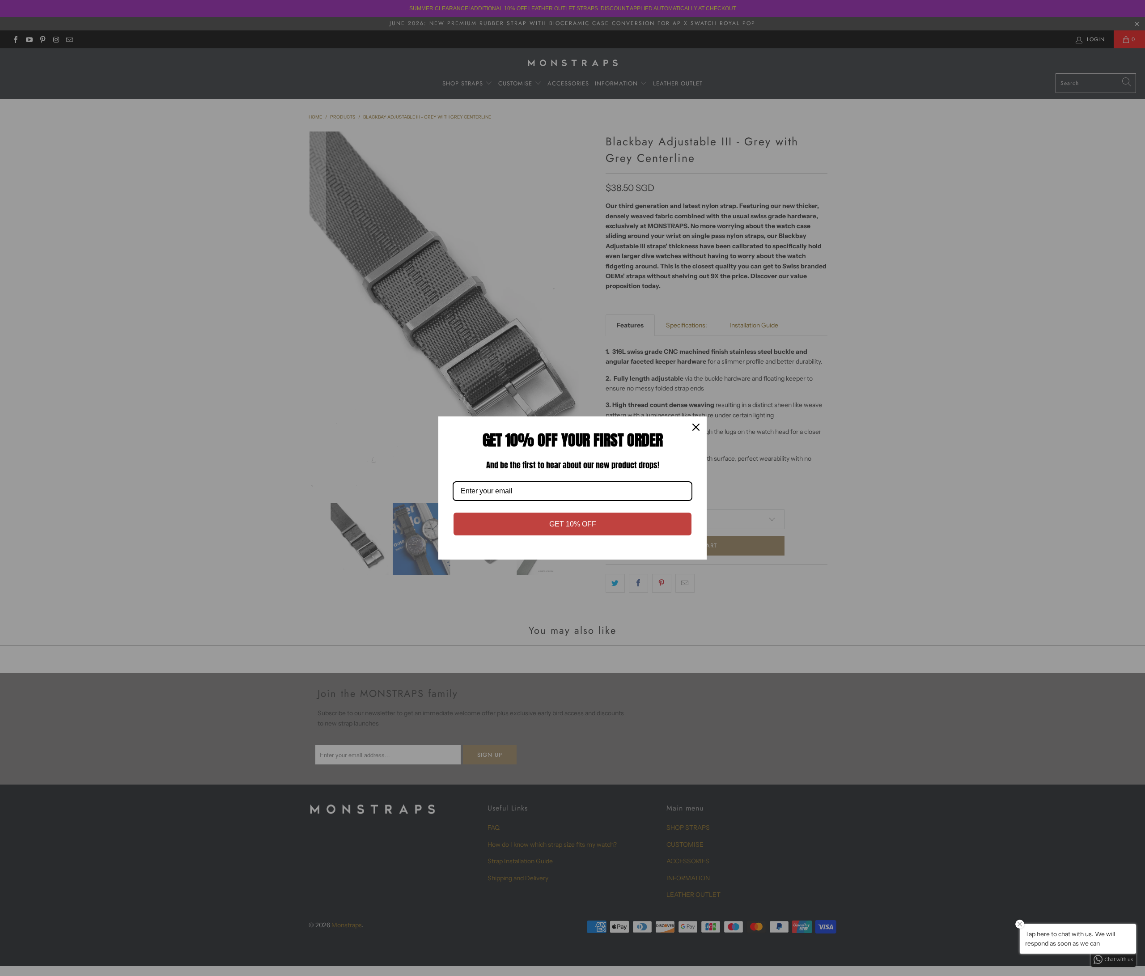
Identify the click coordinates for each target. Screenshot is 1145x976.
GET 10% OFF (572, 524)
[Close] (696, 427)
